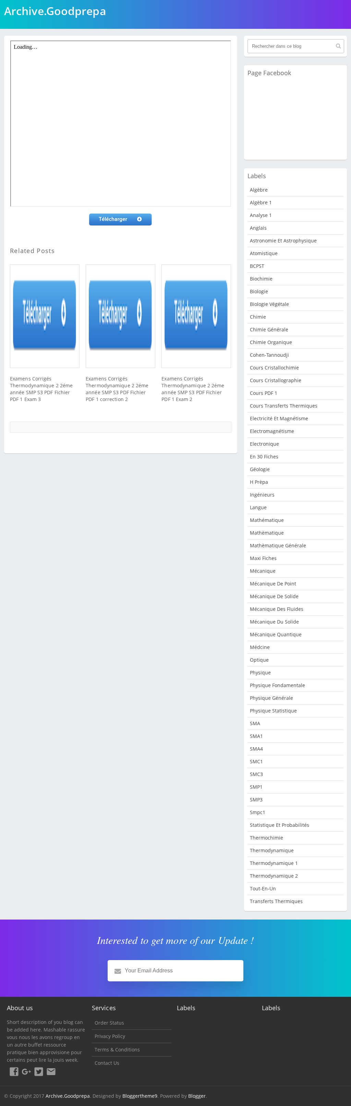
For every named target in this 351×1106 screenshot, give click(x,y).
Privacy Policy (110, 1036)
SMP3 (256, 799)
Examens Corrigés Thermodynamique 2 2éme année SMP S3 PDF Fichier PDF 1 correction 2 (117, 388)
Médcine (260, 647)
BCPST (257, 266)
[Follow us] (39, 1073)
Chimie (258, 316)
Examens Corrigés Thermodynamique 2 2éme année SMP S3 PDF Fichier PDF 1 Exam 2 (192, 388)
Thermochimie (266, 837)
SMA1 (256, 736)
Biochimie (261, 278)
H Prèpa (259, 482)
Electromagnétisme (272, 431)
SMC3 (256, 774)
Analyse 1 (261, 215)
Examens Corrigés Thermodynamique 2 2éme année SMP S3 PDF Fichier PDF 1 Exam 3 (41, 388)
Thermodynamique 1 (274, 863)
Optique (259, 660)
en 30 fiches (264, 456)
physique (260, 672)
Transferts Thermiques (276, 901)
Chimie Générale (269, 329)
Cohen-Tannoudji (269, 355)
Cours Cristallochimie (274, 367)
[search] (338, 46)
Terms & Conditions (117, 1049)
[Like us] (14, 1073)
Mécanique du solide (274, 621)
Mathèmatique (267, 532)
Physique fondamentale (277, 685)
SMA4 (256, 748)
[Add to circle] (26, 1073)
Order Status (109, 1022)
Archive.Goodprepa (68, 1096)
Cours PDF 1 (263, 393)
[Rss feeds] (51, 1073)
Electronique (264, 444)
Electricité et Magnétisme (279, 418)
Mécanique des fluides (276, 609)
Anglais (258, 228)
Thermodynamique (272, 850)
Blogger (197, 1096)
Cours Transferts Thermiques (283, 405)
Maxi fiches (263, 558)
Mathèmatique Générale (278, 545)
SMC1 (256, 761)
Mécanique (263, 571)
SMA (255, 723)
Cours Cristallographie (275, 380)
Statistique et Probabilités (279, 825)
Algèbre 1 (261, 202)
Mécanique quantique (276, 634)
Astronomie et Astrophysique (283, 240)
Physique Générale (271, 698)
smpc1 (257, 812)
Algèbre (259, 189)
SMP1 (256, 787)
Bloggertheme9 (139, 1096)
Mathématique (267, 520)
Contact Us (107, 1063)
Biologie (259, 291)
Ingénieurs (262, 494)
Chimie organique (271, 342)
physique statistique (273, 710)
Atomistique (264, 253)
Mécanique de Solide (274, 596)
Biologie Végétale (269, 304)
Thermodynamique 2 (274, 876)
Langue (258, 507)
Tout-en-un (263, 888)
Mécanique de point (273, 583)
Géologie (260, 469)
